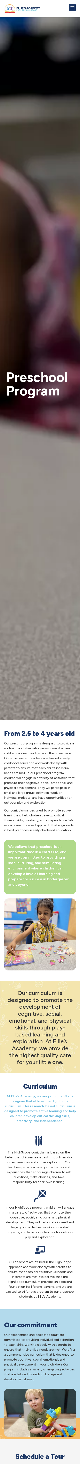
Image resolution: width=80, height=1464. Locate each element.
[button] (72, 7)
